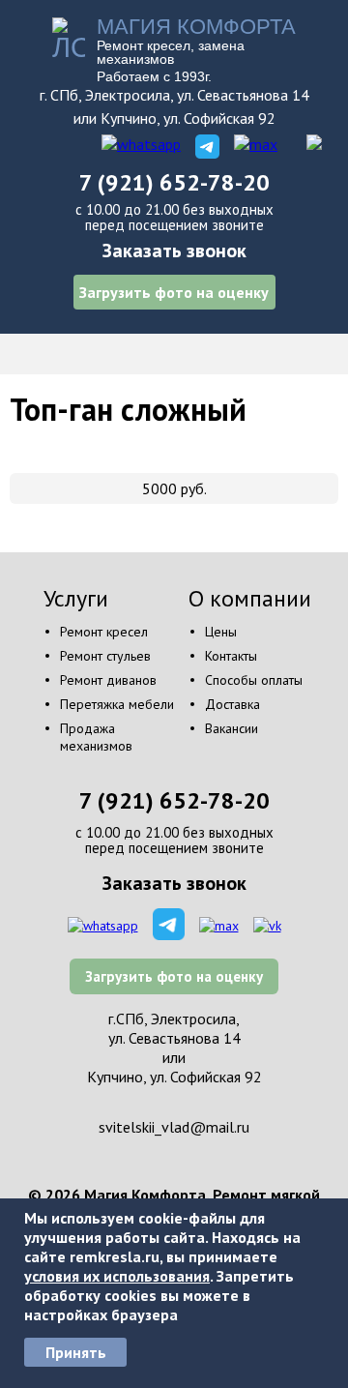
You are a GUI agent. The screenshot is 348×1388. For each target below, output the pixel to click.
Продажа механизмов (96, 737)
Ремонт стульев (105, 655)
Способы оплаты (254, 680)
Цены (221, 631)
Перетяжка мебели (117, 704)
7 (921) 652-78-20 (174, 182)
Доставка (232, 704)
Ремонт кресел (104, 631)
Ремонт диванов (108, 680)
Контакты (231, 655)
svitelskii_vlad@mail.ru (174, 1127)
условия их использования (117, 1275)
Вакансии (231, 728)
